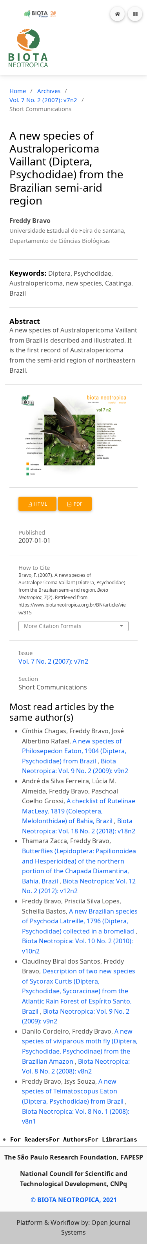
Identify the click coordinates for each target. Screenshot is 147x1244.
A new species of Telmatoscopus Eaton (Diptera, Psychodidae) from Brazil (73, 1091)
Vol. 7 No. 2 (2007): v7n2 (43, 100)
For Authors (68, 1139)
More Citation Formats (53, 626)
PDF (77, 504)
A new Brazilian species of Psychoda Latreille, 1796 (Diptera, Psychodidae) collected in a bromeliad (80, 921)
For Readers (29, 1139)
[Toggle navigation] (135, 14)
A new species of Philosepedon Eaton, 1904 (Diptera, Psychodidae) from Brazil (74, 751)
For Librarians (112, 1139)
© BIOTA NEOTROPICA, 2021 (74, 1200)
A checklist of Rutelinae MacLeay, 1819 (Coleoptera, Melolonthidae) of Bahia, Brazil (78, 811)
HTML (40, 504)
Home (17, 91)
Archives (48, 91)
